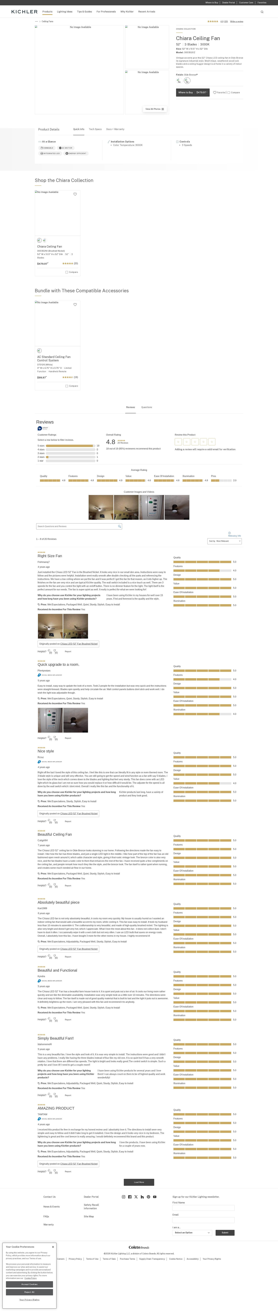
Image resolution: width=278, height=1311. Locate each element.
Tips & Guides (84, 11)
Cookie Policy (30, 1278)
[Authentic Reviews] (43, 428)
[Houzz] (142, 1196)
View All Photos (156, 110)
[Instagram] (123, 1196)
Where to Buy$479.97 (192, 92)
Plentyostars (44, 670)
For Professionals (106, 11)
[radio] (179, 81)
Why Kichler (127, 11)
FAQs (46, 1216)
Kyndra (41, 976)
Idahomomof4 (45, 1044)
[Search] (262, 13)
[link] (123, 442)
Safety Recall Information (91, 1207)
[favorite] (75, 194)
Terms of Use (92, 1259)
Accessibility (193, 1259)
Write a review (236, 21)
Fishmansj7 (44, 562)
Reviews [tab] (130, 407)
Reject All (29, 1292)
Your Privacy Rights (212, 1259)
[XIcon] (136, 1196)
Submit (225, 1232)
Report (68, 651)
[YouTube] (154, 1196)
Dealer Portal (91, 1196)
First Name (178, 1202)
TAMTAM (42, 1114)
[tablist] (139, 407)
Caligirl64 (43, 840)
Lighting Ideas (64, 11)
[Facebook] (129, 1196)
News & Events (51, 1206)
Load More (139, 1182)
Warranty (48, 1224)
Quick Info (78, 129)
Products (47, 11)
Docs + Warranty (115, 129)
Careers (60, 1259)
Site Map (89, 1216)
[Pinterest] (148, 1196)
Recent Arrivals (146, 11)
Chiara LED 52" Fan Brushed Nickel (79, 644)
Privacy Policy (75, 1259)
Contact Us (49, 1196)
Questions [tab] (146, 407)
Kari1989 (42, 908)
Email (175, 1214)
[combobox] (262, 13)
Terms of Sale (109, 1259)
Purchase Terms (127, 1259)
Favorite (221, 92)
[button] (178, 442)
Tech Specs (95, 129)
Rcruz (41, 757)
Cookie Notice (175, 1259)
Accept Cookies (29, 1284)
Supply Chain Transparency (152, 1259)
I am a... (176, 1227)
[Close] (53, 1247)
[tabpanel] (139, 802)
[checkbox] (179, 81)
